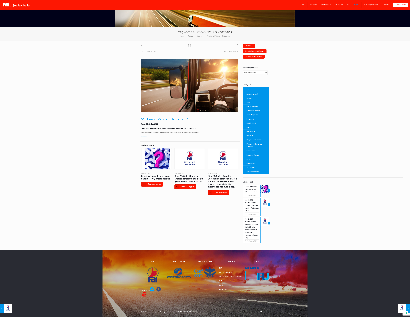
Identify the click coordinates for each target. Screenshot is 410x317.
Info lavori (250, 136)
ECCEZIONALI (251, 123)
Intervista (144, 137)
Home (182, 36)
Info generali (251, 131)
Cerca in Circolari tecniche (253, 56)
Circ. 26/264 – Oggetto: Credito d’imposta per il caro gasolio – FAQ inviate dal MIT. (189, 179)
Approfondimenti (252, 94)
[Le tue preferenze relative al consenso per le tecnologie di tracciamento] (406, 313)
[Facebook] (258, 312)
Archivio (249, 98)
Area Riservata (400, 5)
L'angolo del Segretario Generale (254, 145)
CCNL (248, 102)
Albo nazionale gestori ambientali (230, 276)
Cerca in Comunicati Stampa (254, 51)
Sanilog (221, 285)
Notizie (190, 36)
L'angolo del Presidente (254, 140)
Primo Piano (251, 151)
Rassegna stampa (253, 155)
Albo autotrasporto (225, 272)
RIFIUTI (249, 159)
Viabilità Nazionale (253, 172)
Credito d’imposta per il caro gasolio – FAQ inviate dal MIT (155, 177)
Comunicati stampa (253, 111)
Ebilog (221, 281)
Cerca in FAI (249, 46)
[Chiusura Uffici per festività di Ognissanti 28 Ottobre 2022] (404, 308)
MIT (220, 268)
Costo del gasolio (252, 115)
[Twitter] (261, 312)
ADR (248, 90)
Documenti (250, 119)
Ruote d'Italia (251, 163)
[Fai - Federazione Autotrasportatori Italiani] (16, 5)
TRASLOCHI (251, 167)
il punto (199, 36)
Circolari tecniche (252, 106)
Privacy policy (223, 289)
